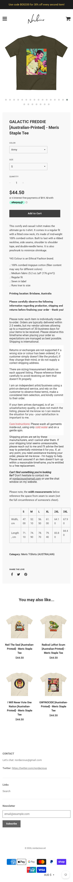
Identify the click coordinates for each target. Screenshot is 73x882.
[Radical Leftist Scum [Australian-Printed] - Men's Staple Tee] (53, 626)
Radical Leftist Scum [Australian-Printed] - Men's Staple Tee (53, 648)
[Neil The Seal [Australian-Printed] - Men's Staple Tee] (19, 626)
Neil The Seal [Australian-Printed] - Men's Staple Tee (19, 648)
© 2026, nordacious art (35, 848)
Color (12, 143)
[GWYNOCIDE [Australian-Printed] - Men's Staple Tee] (53, 684)
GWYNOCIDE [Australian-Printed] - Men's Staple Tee (53, 706)
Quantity (14, 177)
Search (6, 791)
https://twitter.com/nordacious (29, 768)
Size (11, 160)
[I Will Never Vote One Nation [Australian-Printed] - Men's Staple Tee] (19, 684)
